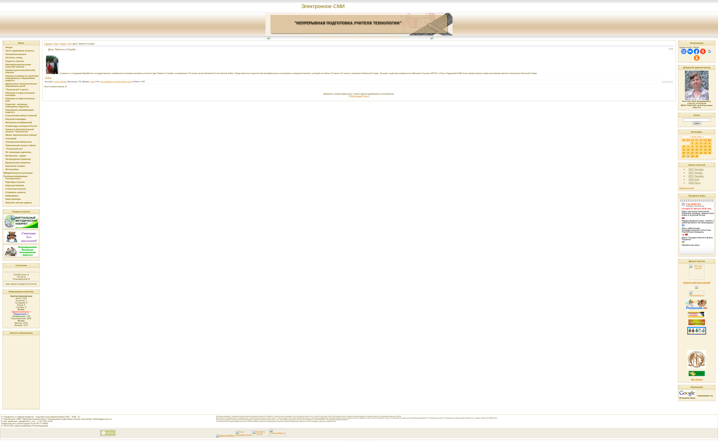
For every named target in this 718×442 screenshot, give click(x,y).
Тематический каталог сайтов (20, 145)
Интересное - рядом (15, 156)
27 (684, 156)
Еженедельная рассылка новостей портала (18, 65)
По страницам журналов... (18, 152)
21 (688, 153)
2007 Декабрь (696, 176)
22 (692, 153)
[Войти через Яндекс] (703, 51)
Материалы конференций (18, 122)
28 (69, 44)
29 (692, 156)
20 (684, 153)
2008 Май (693, 179)
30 (697, 156)
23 (697, 153)
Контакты (384, 37)
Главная (322, 37)
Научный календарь (15, 119)
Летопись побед (13, 57)
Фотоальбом (12, 169)
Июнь (63, 44)
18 (705, 150)
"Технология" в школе (16, 89)
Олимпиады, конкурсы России (21, 126)
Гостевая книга (13, 178)
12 (709, 146)
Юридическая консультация (18, 173)
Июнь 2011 (697, 137)
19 (709, 150)
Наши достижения (14, 185)
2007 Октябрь (696, 169)
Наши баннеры (13, 199)
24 (701, 153)
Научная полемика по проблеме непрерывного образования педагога (22, 78)
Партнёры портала (15, 182)
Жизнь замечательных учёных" (21, 135)
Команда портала (337, 37)
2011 (56, 44)
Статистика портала (15, 189)
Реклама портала (368, 37)
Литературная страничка (18, 159)
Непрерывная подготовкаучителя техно (116, 82)
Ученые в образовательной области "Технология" (19, 130)
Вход (365, 96)
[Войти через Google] (709, 51)
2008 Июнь (694, 182)
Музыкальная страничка (17, 162)
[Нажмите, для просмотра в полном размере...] (52, 73)
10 (701, 146)
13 (684, 150)
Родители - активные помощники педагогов (17, 105)
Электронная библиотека (18, 142)
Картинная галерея (15, 166)
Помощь (394, 37)
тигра (92, 82)
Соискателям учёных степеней (21, 115)
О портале (352, 37)
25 (705, 153)
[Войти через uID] (684, 51)
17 (701, 150)
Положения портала (15, 54)
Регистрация (356, 96)
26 (709, 153)
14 (688, 150)
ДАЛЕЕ (48, 78)
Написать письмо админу (18, 202)
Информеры (11, 196)
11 (705, 146)
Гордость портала (14, 61)
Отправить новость (15, 192)
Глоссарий (10, 138)
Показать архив (686, 188)
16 (697, 150)
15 (692, 150)
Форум (8, 47)
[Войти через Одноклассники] (696, 58)
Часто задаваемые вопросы (19, 51)
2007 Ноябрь (695, 172)
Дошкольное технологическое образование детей (21, 85)
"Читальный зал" (14, 149)
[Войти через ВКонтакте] (690, 51)
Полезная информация (15, 176)
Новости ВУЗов (60, 82)
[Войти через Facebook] (696, 51)
